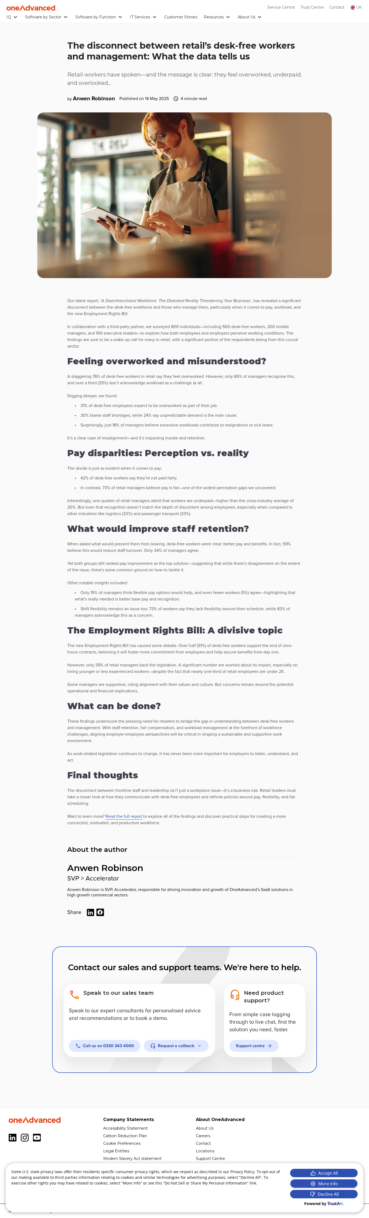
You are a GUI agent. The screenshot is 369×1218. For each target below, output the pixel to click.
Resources (214, 17)
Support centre (250, 1046)
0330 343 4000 (108, 1046)
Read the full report (124, 816)
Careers (203, 1135)
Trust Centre (312, 7)
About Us (246, 17)
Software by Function (95, 17)
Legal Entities (116, 1151)
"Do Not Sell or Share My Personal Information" (206, 1183)
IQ (8, 17)
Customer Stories (180, 17)
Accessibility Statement (125, 1128)
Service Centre (281, 7)
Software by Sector (43, 17)
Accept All (328, 1173)
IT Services (140, 17)
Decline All (328, 1194)
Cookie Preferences (121, 1143)
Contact (336, 7)
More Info (328, 1184)
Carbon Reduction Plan (125, 1135)
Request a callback (176, 1046)
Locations (205, 1151)
